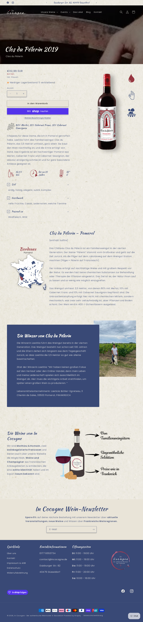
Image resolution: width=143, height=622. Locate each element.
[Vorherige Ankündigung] (47, 2)
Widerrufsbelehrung (17, 572)
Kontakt (11, 558)
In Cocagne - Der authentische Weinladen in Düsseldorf (39, 615)
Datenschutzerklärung (93, 615)
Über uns (11, 553)
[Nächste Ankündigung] (96, 2)
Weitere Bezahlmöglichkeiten (38, 118)
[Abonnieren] (93, 529)
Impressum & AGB (16, 563)
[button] (49, 12)
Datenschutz (14, 568)
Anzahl (10, 88)
